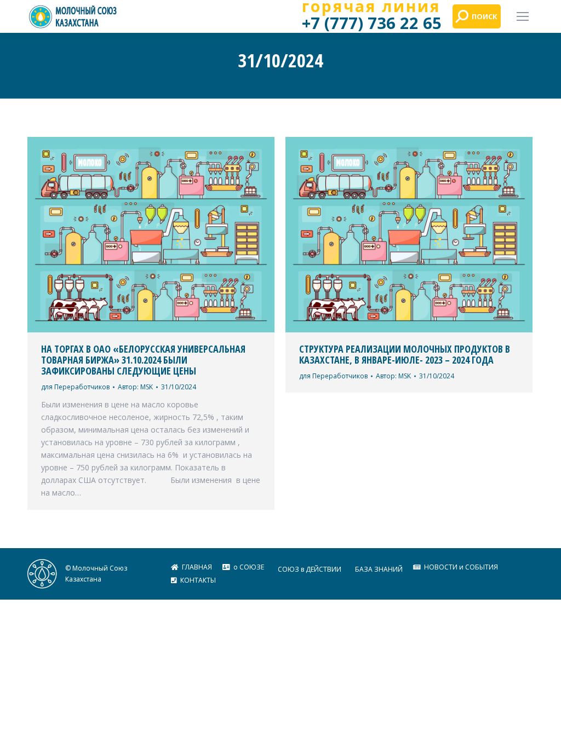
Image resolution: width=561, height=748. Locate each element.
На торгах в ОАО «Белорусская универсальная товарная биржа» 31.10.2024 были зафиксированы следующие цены (143, 359)
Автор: (135, 387)
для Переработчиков (75, 387)
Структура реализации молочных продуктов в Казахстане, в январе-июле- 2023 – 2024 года (404, 354)
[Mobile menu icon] (523, 16)
